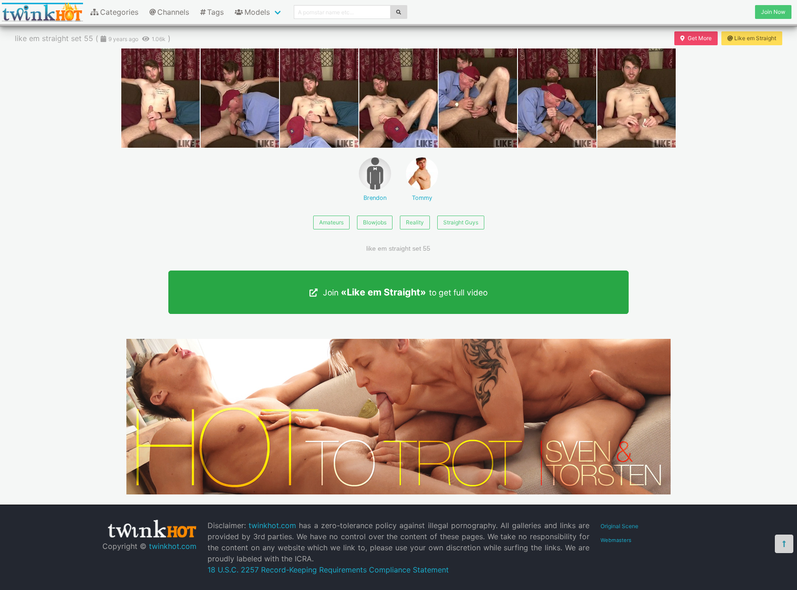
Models (257, 12)
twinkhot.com (172, 546)
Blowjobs (375, 222)
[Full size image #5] (557, 98)
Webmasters (616, 540)
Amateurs (331, 222)
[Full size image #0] (160, 98)
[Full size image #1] (240, 98)
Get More (700, 38)
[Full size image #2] (319, 98)
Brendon (375, 197)
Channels (173, 12)
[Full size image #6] (636, 98)
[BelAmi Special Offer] (398, 491)
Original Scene (619, 526)
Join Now (773, 11)
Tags (215, 12)
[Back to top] (784, 544)
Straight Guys (460, 222)
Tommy (422, 197)
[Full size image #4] (478, 98)
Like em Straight (755, 38)
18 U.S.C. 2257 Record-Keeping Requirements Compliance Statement (328, 569)
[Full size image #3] (398, 98)
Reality (415, 222)
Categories (119, 12)
